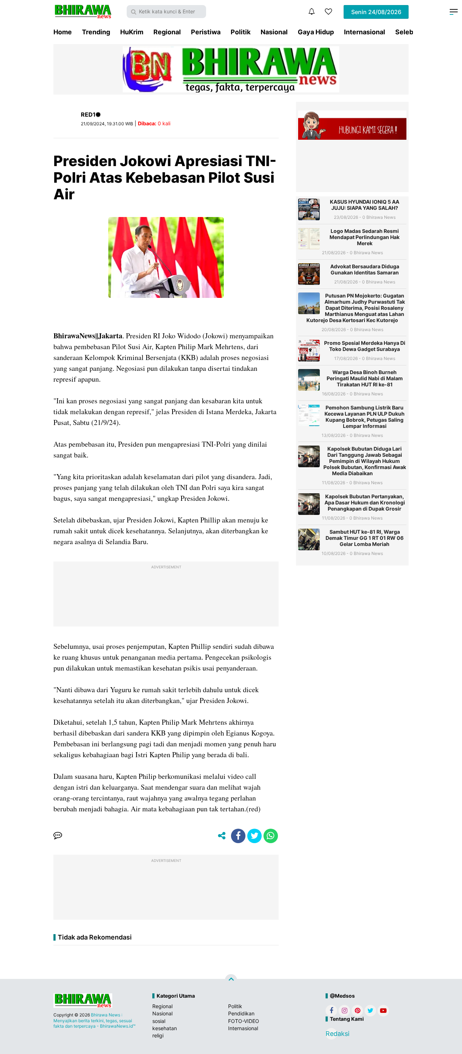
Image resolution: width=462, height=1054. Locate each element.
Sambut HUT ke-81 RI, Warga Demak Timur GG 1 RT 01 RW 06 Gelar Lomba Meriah (365, 538)
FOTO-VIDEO (243, 1021)
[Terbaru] (311, 11)
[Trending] (328, 11)
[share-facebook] (238, 836)
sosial (158, 1021)
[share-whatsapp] (270, 836)
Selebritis (410, 32)
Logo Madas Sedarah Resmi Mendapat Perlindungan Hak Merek (365, 237)
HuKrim (131, 32)
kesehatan (164, 1028)
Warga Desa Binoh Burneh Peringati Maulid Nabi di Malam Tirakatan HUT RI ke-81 (365, 378)
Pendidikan (241, 1013)
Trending (96, 32)
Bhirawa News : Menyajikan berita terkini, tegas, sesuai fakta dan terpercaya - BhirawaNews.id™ (94, 1020)
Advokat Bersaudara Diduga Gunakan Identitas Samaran (364, 269)
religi (158, 1035)
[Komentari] (57, 836)
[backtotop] (231, 980)
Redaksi (331, 1033)
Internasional (364, 32)
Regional (167, 32)
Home (62, 32)
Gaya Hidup (316, 32)
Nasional (274, 32)
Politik (240, 32)
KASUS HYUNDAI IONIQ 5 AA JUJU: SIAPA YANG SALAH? (364, 205)
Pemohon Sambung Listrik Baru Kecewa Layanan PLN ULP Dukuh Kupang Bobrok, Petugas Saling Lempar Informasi (364, 416)
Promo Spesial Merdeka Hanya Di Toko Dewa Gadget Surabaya (364, 346)
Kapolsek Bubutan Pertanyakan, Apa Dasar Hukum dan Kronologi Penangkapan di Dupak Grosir (364, 502)
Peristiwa (206, 32)
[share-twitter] (254, 836)
